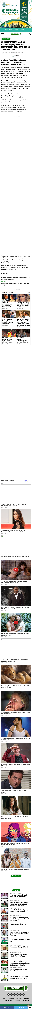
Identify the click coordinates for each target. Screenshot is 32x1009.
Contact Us (11, 998)
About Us (5, 998)
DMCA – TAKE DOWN (8, 1000)
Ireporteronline (7, 53)
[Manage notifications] (28, 1005)
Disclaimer (26, 998)
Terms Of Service (17, 1000)
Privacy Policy (19, 998)
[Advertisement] (16, 184)
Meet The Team (26, 1000)
